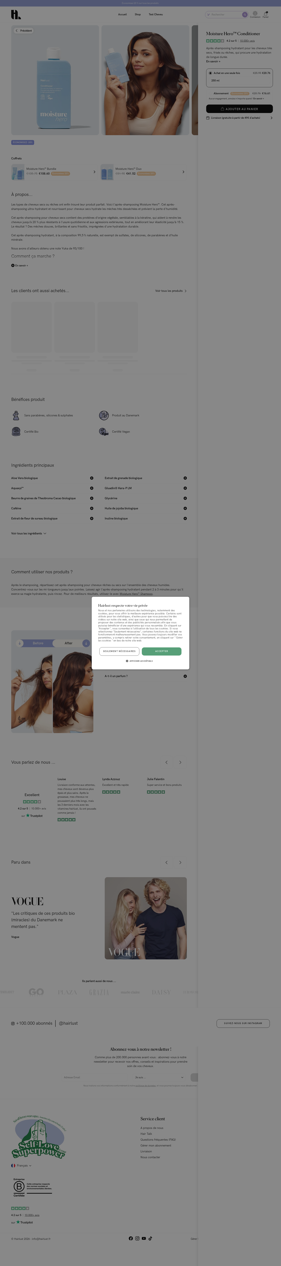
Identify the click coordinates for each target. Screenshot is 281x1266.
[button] (140, 661)
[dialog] (140, 633)
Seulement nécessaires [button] (119, 651)
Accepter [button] (161, 651)
